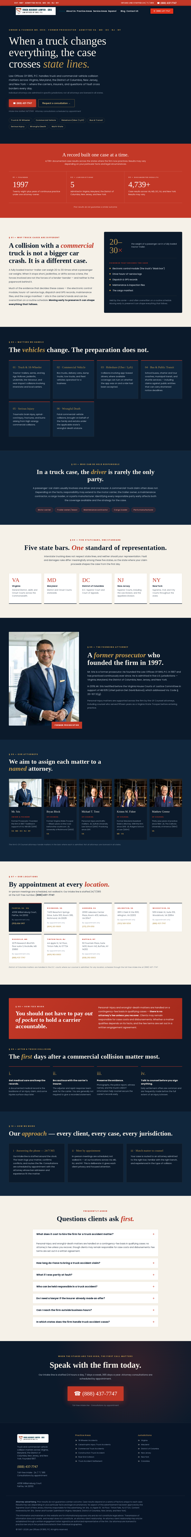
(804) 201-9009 (54, 926)
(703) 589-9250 (124, 923)
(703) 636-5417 (18, 923)
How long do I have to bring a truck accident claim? (95, 1263)
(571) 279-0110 (88, 926)
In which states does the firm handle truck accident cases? (95, 1322)
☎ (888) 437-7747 (167, 3)
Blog (123, 11)
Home (62, 11)
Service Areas (100, 11)
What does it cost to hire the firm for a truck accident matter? (95, 1234)
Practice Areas (84, 11)
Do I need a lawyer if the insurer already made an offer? (95, 1298)
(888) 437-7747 (159, 923)
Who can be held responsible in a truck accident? (95, 1287)
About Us (71, 11)
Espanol (112, 11)
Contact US (132, 11)
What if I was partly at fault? (95, 1275)
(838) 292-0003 (89, 957)
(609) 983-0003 (54, 954)
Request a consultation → (56, 103)
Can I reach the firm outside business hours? (95, 1310)
